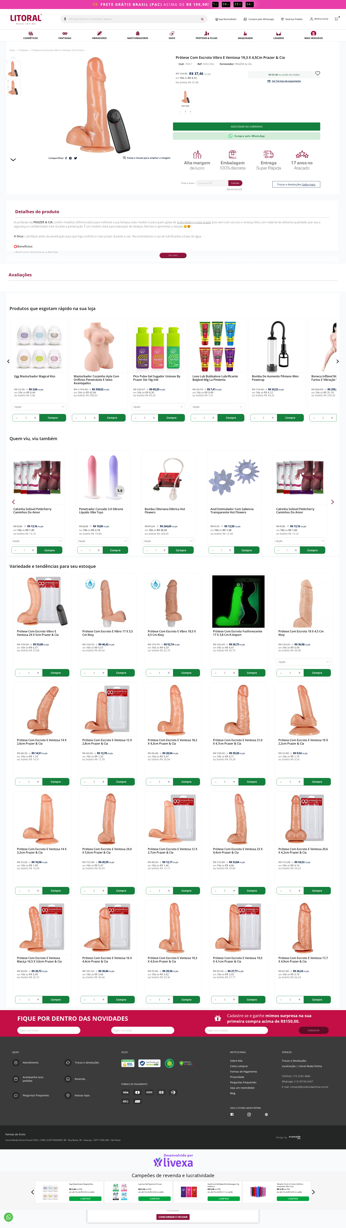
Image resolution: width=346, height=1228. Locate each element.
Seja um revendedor (242, 1087)
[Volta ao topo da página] (337, 1041)
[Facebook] (232, 1115)
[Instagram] (249, 1115)
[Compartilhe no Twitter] (75, 158)
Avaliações (20, 275)
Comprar (85, 1198)
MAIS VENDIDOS (313, 38)
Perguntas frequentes (243, 1082)
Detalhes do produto (37, 211)
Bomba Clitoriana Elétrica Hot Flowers (165, 510)
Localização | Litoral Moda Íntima (302, 1066)
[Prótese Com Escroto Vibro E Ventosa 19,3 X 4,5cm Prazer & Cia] (13, 69)
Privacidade (237, 1077)
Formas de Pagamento (243, 1071)
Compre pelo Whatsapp (261, 19)
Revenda (80, 1079)
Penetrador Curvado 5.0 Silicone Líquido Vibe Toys (101, 510)
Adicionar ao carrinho (247, 126)
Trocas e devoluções (87, 1062)
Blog (232, 1093)
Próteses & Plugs (206, 38)
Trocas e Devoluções (294, 1060)
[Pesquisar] (202, 19)
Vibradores (99, 38)
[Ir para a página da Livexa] (173, 1160)
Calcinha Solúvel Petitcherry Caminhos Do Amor (33, 510)
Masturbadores (137, 38)
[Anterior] (9, 361)
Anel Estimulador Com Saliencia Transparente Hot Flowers (232, 510)
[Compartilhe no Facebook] (66, 158)
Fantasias (64, 38)
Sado (172, 38)
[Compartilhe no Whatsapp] (70, 158)
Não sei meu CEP (234, 189)
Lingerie (278, 38)
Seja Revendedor (227, 19)
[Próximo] (337, 361)
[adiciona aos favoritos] (317, 73)
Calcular (235, 183)
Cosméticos (30, 38)
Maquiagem (245, 38)
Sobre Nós (236, 1060)
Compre (50, 550)
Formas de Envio (15, 1134)
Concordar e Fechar (173, 1217)
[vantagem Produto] (248, 160)
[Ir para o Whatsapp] (8, 1217)
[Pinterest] (267, 1115)
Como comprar (239, 1066)
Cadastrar (314, 1030)
